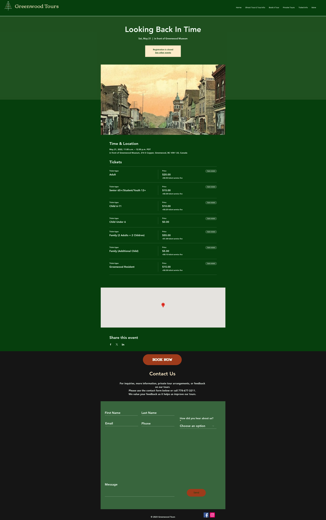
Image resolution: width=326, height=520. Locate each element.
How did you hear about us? (196, 418)
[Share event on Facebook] (110, 344)
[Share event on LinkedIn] (123, 344)
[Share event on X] (117, 344)
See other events (163, 52)
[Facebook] (206, 514)
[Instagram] (212, 514)
